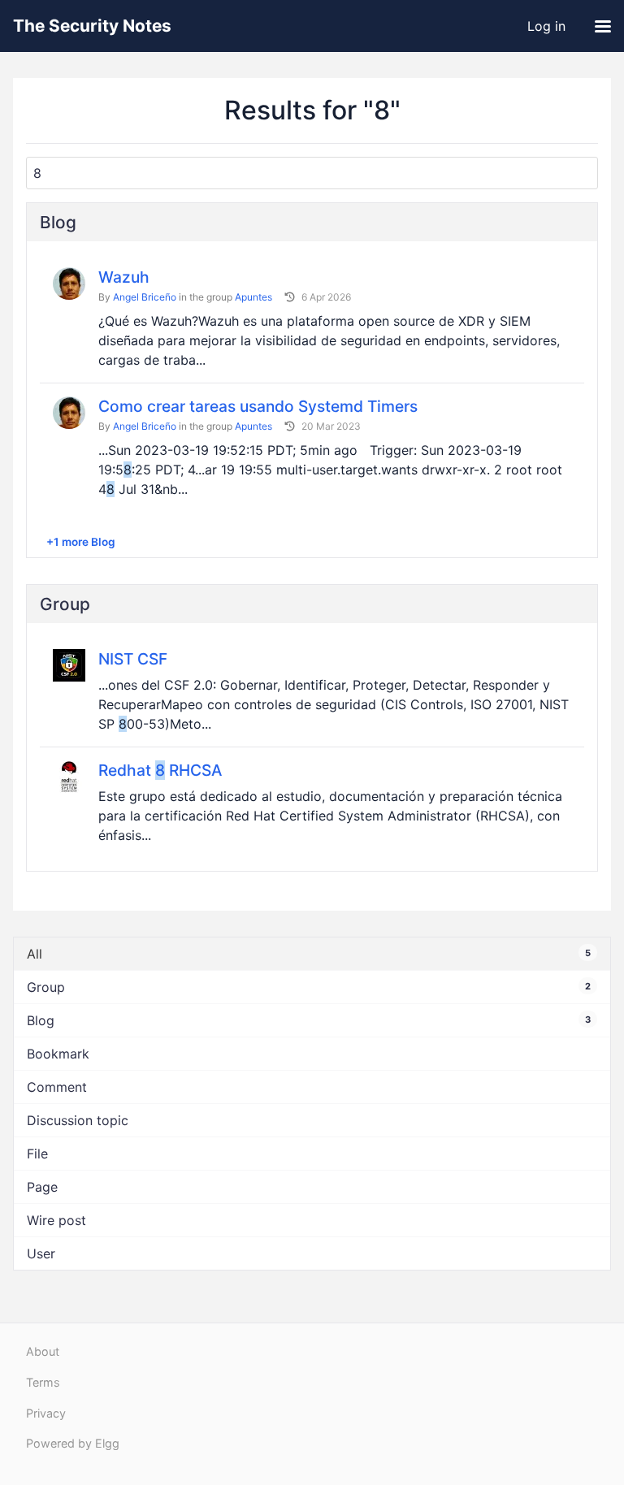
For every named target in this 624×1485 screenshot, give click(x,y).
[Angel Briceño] (69, 283)
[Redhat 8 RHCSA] (69, 776)
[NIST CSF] (69, 664)
